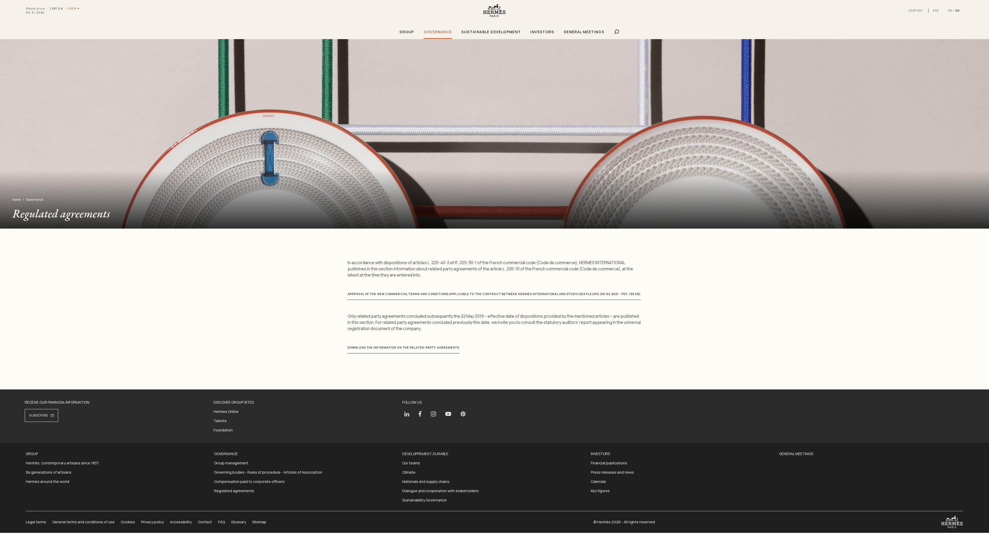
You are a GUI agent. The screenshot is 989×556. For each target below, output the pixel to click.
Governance (438, 31)
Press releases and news (612, 472)
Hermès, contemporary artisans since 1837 (62, 463)
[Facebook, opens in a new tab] (420, 414)
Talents (220, 420)
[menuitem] (407, 32)
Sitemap (259, 521)
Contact (205, 521)
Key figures (600, 490)
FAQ (936, 10)
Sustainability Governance (424, 500)
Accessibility (181, 521)
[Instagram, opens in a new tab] (433, 414)
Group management (231, 463)
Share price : (36, 8)
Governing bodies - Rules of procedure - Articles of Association (268, 472)
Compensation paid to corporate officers (249, 481)
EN (958, 10)
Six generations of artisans (48, 472)
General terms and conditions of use (83, 521)
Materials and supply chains (425, 481)
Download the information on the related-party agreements (403, 347)
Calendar (598, 481)
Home (16, 200)
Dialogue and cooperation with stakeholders (440, 490)
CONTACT (916, 10)
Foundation (223, 430)
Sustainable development (491, 31)
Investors (542, 31)
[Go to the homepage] (494, 10)
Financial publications (609, 463)
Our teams (411, 463)
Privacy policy (152, 521)
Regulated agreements (234, 490)
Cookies (128, 521)
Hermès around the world (47, 481)
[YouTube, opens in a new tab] (448, 414)
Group (406, 31)
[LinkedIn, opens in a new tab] (406, 414)
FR (950, 10)
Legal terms (36, 521)
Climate (408, 472)
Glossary (238, 521)
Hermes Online (226, 411)
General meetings (584, 31)
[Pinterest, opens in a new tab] (463, 414)
